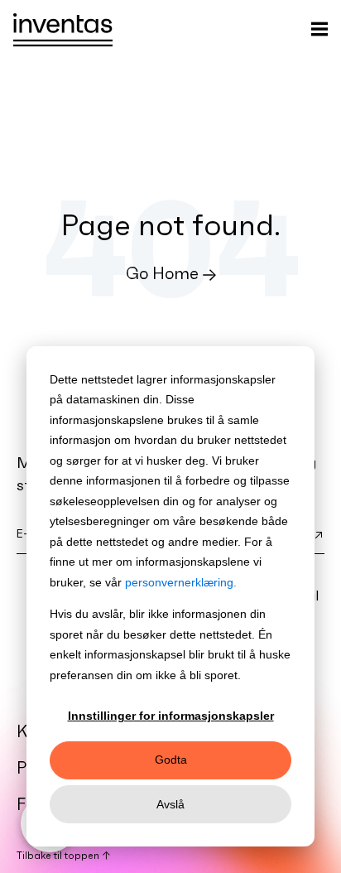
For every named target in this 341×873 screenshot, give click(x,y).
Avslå (170, 804)
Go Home (162, 273)
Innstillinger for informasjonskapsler (171, 715)
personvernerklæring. (181, 582)
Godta (171, 759)
